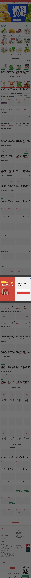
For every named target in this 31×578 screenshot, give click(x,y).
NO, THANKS (23, 295)
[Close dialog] (30, 278)
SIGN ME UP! (23, 293)
